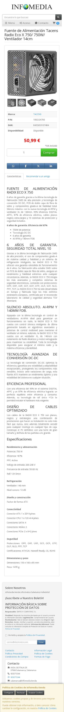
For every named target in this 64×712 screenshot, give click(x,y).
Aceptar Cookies (36, 692)
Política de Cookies (47, 708)
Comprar (49, 152)
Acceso (26, 23)
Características (14, 176)
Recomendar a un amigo (38, 176)
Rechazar (21, 692)
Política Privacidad (14, 653)
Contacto (43, 23)
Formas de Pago (42, 656)
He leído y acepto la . (26, 635)
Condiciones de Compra (16, 656)
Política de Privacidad (12, 629)
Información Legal (43, 650)
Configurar (8, 692)
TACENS (37, 114)
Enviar (41, 642)
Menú (11, 23)
